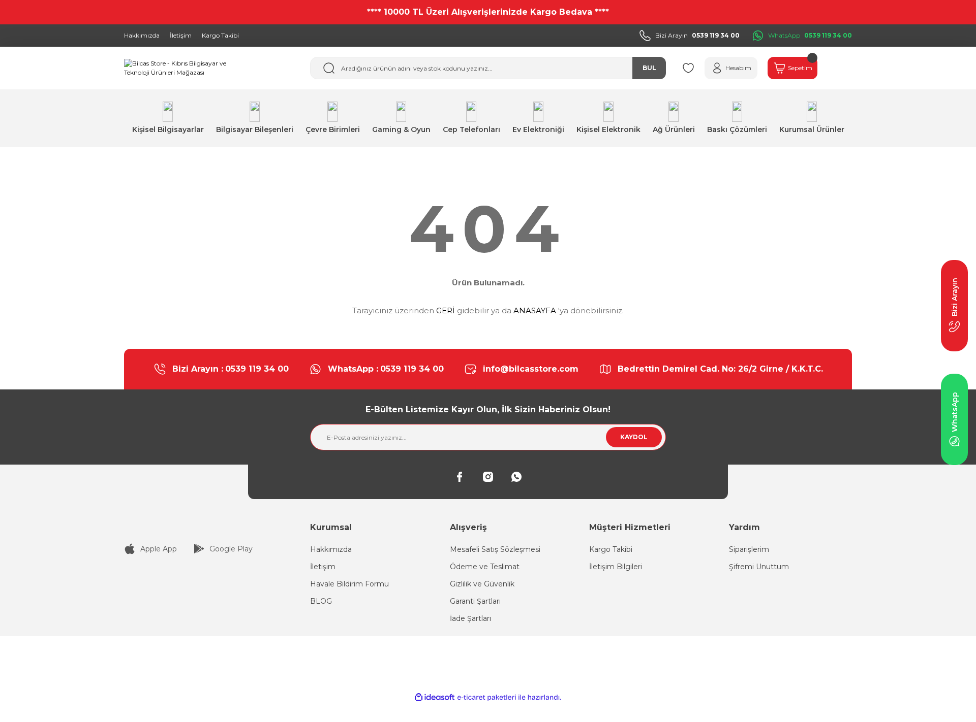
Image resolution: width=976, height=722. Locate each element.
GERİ (445, 310)
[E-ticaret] (486, 697)
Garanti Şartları (475, 601)
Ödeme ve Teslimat (485, 566)
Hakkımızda (331, 549)
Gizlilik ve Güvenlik (482, 583)
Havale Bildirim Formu (349, 583)
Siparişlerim (749, 549)
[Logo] (178, 68)
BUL (649, 68)
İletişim (323, 566)
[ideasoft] (434, 697)
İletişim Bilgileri (615, 566)
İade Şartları (470, 618)
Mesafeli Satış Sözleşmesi (495, 549)
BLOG (321, 601)
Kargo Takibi (610, 549)
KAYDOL (634, 437)
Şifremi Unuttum (759, 566)
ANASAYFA (534, 310)
